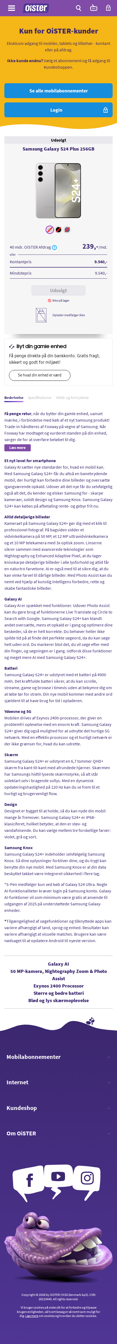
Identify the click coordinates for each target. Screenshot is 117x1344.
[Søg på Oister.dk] (78, 8)
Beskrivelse (13, 397)
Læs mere (31, 1316)
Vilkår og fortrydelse (72, 397)
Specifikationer (40, 397)
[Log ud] (108, 9)
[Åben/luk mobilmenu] (11, 8)
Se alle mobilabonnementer (58, 91)
